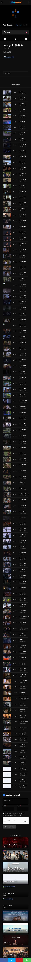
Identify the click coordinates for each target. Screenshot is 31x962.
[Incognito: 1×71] (5, 39)
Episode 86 (23, 599)
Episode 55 (23, 418)
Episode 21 (23, 208)
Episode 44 (23, 354)
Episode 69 (23, 499)
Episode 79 (23, 558)
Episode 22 (23, 214)
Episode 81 (23, 569)
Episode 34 (23, 296)
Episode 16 (23, 179)
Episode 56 (23, 424)
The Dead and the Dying (24, 721)
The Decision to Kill (24, 698)
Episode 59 (23, 441)
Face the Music (24, 400)
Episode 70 (23, 505)
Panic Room (23, 686)
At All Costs (23, 634)
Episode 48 (23, 377)
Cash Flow (22, 482)
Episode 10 (23, 144)
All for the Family (24, 494)
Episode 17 (23, 185)
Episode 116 (23, 774)
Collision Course (24, 628)
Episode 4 (22, 109)
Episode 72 (23, 517)
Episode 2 (22, 97)
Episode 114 (23, 762)
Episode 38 (23, 319)
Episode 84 (23, 587)
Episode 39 (23, 325)
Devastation (23, 715)
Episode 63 (23, 464)
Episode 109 (23, 733)
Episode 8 (22, 132)
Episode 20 (23, 203)
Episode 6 (22, 121)
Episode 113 (23, 756)
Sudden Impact (24, 727)
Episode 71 (23, 511)
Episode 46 (23, 365)
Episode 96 (23, 657)
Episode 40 (23, 330)
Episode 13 (23, 162)
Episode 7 (22, 127)
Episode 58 (23, 435)
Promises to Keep (24, 616)
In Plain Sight (23, 680)
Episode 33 (23, 290)
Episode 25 (23, 232)
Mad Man (22, 394)
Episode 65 (23, 476)
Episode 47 (23, 371)
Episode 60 (23, 447)
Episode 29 (23, 267)
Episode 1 (22, 92)
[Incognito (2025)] (15, 39)
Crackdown (23, 406)
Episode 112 (23, 750)
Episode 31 (23, 278)
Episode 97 (23, 663)
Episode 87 (23, 604)
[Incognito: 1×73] (26, 39)
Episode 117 (23, 779)
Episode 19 (23, 197)
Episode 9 (22, 138)
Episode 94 (23, 645)
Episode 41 (23, 336)
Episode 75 (23, 534)
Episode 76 (23, 540)
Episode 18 (23, 191)
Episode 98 (23, 669)
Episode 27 (23, 255)
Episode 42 (23, 342)
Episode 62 (23, 459)
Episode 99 (23, 674)
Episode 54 (23, 412)
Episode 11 (23, 150)
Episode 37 (23, 313)
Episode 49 (23, 383)
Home (21, 639)
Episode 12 (23, 156)
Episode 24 (23, 226)
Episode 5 (22, 115)
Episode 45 (23, 359)
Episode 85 (23, 593)
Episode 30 (23, 273)
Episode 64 (23, 470)
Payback (22, 488)
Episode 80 (23, 564)
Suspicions (23, 622)
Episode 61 (23, 453)
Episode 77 (23, 546)
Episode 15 (23, 173)
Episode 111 (23, 744)
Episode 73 (23, 523)
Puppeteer (22, 692)
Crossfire (22, 709)
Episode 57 (23, 429)
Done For (22, 704)
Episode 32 (23, 284)
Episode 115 (23, 768)
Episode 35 (23, 301)
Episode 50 (23, 389)
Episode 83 (23, 581)
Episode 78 (23, 552)
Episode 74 (23, 529)
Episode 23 (23, 220)
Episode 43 (23, 348)
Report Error (19, 25)
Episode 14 (23, 168)
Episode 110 (23, 739)
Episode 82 (23, 575)
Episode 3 (22, 103)
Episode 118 (23, 785)
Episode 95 (23, 651)
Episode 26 (23, 249)
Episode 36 (23, 307)
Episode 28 (23, 261)
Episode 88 (23, 610)
